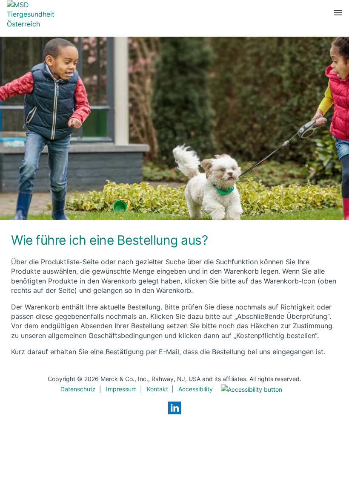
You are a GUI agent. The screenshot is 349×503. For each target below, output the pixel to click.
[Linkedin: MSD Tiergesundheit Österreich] (174, 408)
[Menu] (338, 14)
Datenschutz (78, 389)
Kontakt (157, 389)
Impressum (121, 389)
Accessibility (195, 389)
